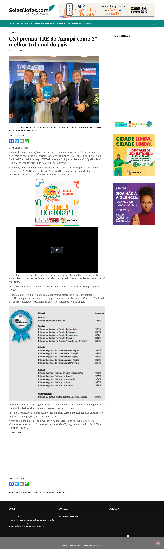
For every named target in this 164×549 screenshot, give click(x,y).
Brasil (18, 492)
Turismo (61, 24)
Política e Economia (44, 24)
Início (11, 24)
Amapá (20, 24)
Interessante (74, 24)
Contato (87, 24)
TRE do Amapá (61, 492)
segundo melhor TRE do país (43, 492)
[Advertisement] (57, 457)
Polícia (28, 24)
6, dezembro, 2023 (15, 51)
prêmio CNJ (27, 492)
